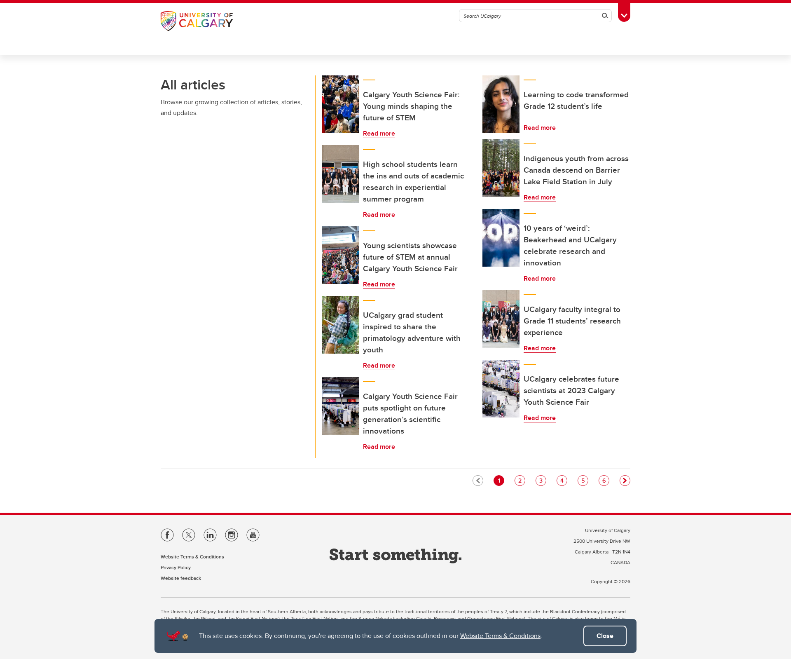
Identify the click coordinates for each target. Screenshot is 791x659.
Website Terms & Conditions (500, 635)
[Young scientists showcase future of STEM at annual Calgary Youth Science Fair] (340, 255)
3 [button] (542, 480)
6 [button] (605, 480)
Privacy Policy (176, 567)
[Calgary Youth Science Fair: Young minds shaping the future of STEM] (340, 104)
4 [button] (563, 480)
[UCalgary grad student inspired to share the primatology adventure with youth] (340, 325)
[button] (625, 480)
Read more (379, 133)
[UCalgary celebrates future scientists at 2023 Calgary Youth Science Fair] (501, 388)
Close (605, 635)
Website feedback (181, 578)
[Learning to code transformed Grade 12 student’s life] (501, 104)
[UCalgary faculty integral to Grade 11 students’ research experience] (501, 319)
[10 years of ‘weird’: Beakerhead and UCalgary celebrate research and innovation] (501, 238)
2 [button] (521, 480)
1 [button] (501, 480)
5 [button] (584, 480)
